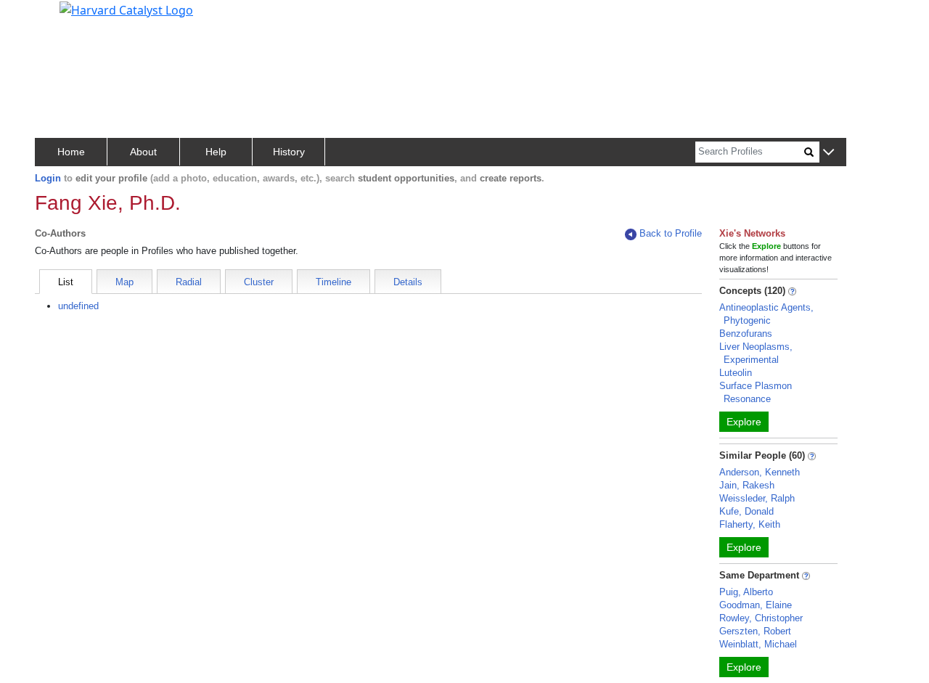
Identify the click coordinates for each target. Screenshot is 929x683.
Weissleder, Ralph (757, 498)
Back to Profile (670, 233)
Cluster (259, 282)
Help (215, 152)
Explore (744, 422)
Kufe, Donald (746, 511)
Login (48, 178)
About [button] (143, 152)
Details (407, 282)
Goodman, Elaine (755, 605)
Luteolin (735, 372)
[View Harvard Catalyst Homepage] (126, 9)
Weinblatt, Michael (758, 644)
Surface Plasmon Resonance (755, 392)
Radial (189, 282)
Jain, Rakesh (746, 485)
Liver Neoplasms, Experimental (756, 353)
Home (71, 152)
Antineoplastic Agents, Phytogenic (766, 314)
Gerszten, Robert (755, 631)
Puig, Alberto (746, 591)
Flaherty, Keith (749, 524)
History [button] (289, 152)
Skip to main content (60, 17)
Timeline (333, 282)
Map (124, 282)
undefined (78, 305)
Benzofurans (745, 333)
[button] (828, 152)
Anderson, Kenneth (759, 472)
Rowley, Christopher (761, 618)
